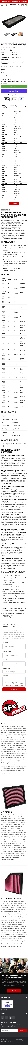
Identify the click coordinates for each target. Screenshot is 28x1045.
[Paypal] (21, 99)
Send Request (14, 689)
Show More (14, 203)
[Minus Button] (2, 75)
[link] (7, 34)
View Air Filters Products (8, 859)
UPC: (2, 55)
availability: (4, 59)
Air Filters (6, 66)
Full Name (5, 642)
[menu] (2, 5)
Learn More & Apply (14, 990)
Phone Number (6, 660)
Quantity (3, 72)
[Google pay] (14, 99)
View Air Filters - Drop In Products (11, 946)
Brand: (3, 50)
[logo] (13, 5)
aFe (11, 50)
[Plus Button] (10, 75)
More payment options (14, 95)
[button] (22, 5)
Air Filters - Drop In (15, 66)
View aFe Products (6, 773)
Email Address (6, 651)
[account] (19, 5)
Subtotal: (3, 79)
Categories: (4, 63)
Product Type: (5, 57)
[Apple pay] (7, 99)
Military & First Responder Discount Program (14, 976)
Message (5, 675)
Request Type (6, 668)
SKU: (2, 52)
